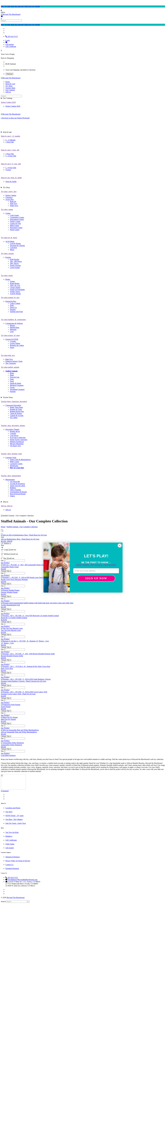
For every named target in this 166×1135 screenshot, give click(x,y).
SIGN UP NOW (96, 578)
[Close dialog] (120, 545)
